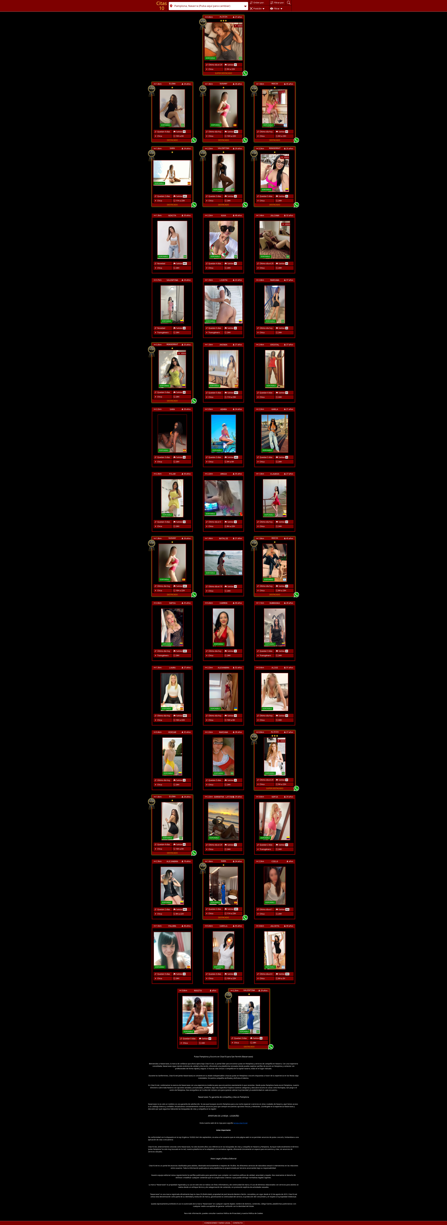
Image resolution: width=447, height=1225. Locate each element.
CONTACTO (238, 1223)
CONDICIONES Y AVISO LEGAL (217, 1223)
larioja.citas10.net (240, 1123)
